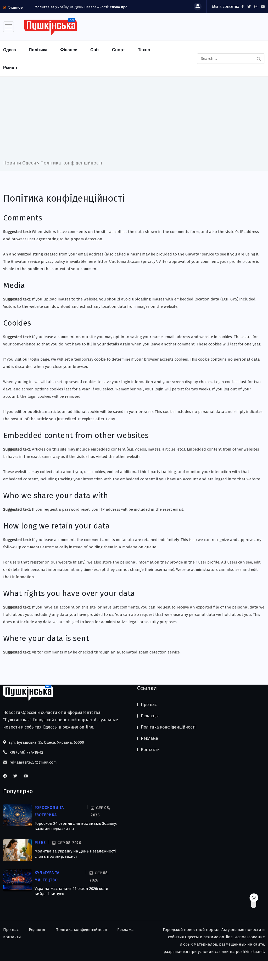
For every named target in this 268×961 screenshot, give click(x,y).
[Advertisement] (134, 120)
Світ (94, 49)
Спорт (118, 49)
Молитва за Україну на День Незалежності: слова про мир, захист (75, 854)
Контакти (150, 749)
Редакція (150, 715)
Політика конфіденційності (168, 727)
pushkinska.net (250, 951)
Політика (38, 49)
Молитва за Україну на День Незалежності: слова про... (82, 7)
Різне (8, 67)
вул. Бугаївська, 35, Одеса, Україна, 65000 (45, 742)
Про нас (149, 704)
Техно (144, 49)
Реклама (149, 738)
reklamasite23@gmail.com (32, 762)
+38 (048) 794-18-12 (25, 752)
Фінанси (68, 49)
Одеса (9, 49)
